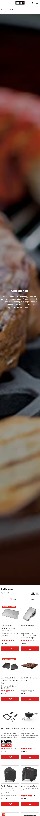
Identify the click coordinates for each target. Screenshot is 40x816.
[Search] (32, 3)
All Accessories (5, 10)
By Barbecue (15, 10)
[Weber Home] (20, 3)
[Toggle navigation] (2, 2)
